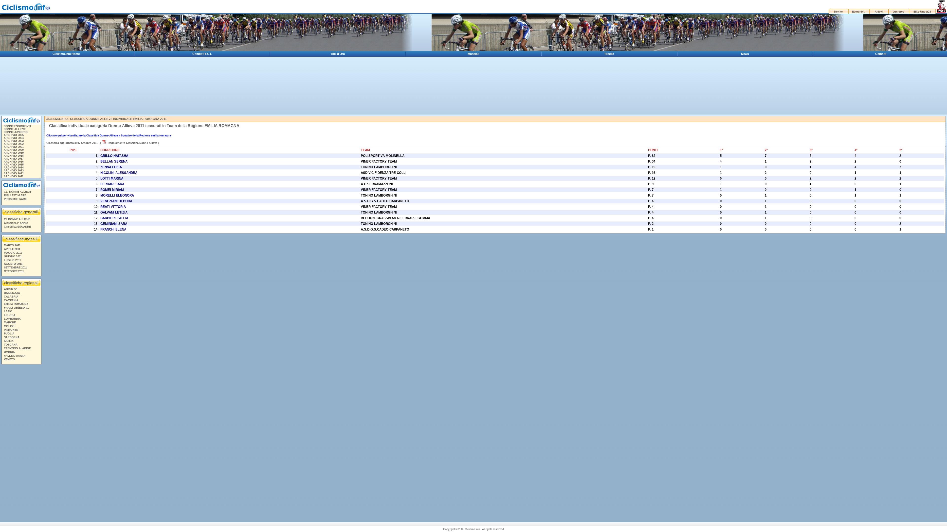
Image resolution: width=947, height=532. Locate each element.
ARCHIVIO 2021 (14, 146)
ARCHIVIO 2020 (14, 149)
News (745, 54)
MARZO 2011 (12, 245)
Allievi (879, 11)
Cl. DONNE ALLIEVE (17, 219)
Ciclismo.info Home (66, 54)
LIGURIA (9, 315)
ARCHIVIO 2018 (14, 155)
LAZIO (8, 311)
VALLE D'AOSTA (14, 355)
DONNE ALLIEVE (15, 129)
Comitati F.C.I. (202, 54)
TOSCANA (11, 344)
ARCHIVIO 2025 (14, 134)
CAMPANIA (11, 300)
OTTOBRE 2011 (14, 271)
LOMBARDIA (12, 318)
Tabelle (609, 54)
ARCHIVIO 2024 (14, 137)
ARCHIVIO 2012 (14, 173)
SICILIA (9, 340)
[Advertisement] (21, 441)
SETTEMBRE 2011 (15, 267)
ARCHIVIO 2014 (14, 167)
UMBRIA (9, 351)
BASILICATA (12, 292)
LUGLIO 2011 (12, 260)
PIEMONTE (11, 329)
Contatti (880, 54)
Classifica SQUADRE (17, 226)
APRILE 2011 (12, 249)
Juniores (898, 11)
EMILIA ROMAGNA (16, 303)
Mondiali (473, 54)
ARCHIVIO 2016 (14, 161)
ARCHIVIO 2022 (14, 143)
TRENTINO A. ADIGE (17, 348)
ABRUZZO (11, 289)
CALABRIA (11, 296)
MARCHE (10, 322)
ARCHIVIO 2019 (14, 152)
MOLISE (9, 326)
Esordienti (858, 11)
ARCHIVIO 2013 (14, 170)
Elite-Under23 (922, 11)
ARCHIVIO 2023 (14, 140)
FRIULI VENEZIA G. (16, 307)
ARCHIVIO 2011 (13, 176)
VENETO (9, 359)
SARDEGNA (11, 337)
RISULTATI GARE (15, 195)
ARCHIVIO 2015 (14, 164)
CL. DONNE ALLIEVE (17, 191)
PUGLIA (9, 333)
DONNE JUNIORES (16, 132)
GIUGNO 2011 (13, 256)
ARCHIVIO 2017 (14, 158)
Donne (838, 11)
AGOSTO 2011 (13, 263)
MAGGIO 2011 (13, 252)
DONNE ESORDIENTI (17, 126)
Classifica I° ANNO (16, 222)
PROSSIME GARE (15, 199)
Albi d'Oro (338, 54)
